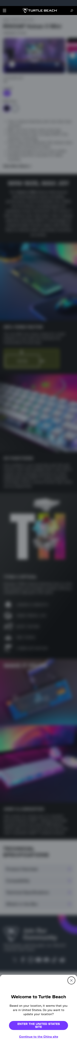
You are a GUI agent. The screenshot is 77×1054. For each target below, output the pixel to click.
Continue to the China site (38, 1036)
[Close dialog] (71, 980)
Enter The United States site (38, 1025)
